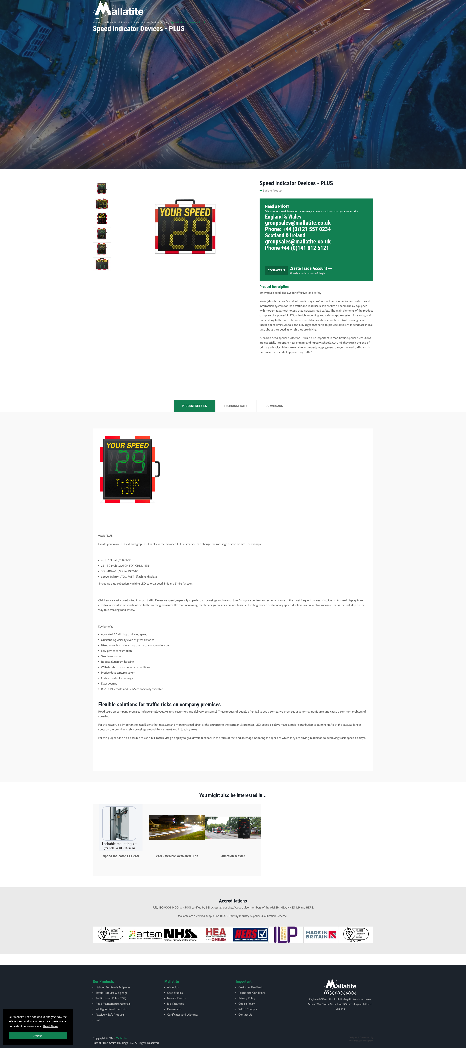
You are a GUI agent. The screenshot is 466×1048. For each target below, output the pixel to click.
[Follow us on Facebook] (326, 993)
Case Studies (175, 992)
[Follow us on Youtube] (348, 993)
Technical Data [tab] (236, 406)
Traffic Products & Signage (111, 992)
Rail (98, 1020)
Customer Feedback (250, 987)
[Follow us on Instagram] (354, 993)
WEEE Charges (247, 1009)
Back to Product (272, 190)
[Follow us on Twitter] (332, 993)
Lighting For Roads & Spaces (113, 987)
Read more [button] (50, 1026)
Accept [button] (37, 1035)
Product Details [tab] (194, 406)
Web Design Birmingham (361, 1040)
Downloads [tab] (274, 406)
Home (96, 22)
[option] (233, 95)
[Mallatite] (118, 10)
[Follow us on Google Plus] (343, 993)
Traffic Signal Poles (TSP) (111, 998)
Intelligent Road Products (116, 22)
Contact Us (276, 270)
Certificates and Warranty (182, 1014)
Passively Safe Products (110, 1014)
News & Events (176, 998)
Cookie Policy (246, 1003)
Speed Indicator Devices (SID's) (150, 22)
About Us (173, 987)
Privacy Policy (246, 998)
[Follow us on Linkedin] (337, 993)
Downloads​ (174, 1009)
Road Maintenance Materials (113, 1003)
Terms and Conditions (252, 992)
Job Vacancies (175, 1003)
